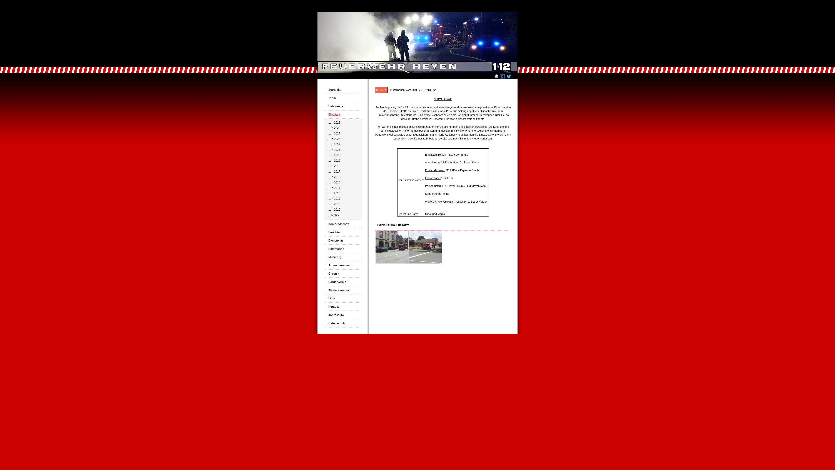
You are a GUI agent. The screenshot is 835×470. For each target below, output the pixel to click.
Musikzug (334, 257)
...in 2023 (334, 139)
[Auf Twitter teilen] (509, 76)
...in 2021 (334, 149)
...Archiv (333, 215)
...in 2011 (334, 204)
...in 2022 (334, 144)
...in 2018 (334, 166)
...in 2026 (334, 122)
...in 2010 (334, 209)
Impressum (336, 315)
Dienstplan (335, 240)
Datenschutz (337, 323)
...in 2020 (334, 155)
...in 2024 (334, 133)
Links (332, 298)
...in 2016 (334, 177)
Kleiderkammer (338, 290)
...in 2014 (334, 188)
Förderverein (337, 282)
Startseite (334, 89)
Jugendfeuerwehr (340, 265)
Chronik (333, 273)
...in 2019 (334, 160)
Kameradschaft (338, 224)
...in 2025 (334, 128)
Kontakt (333, 306)
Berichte (334, 232)
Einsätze (334, 114)
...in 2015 (334, 182)
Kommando (336, 248)
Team (332, 98)
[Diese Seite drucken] (496, 76)
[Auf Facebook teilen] (503, 76)
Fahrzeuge (335, 106)
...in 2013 (334, 193)
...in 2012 (334, 198)
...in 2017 (334, 171)
